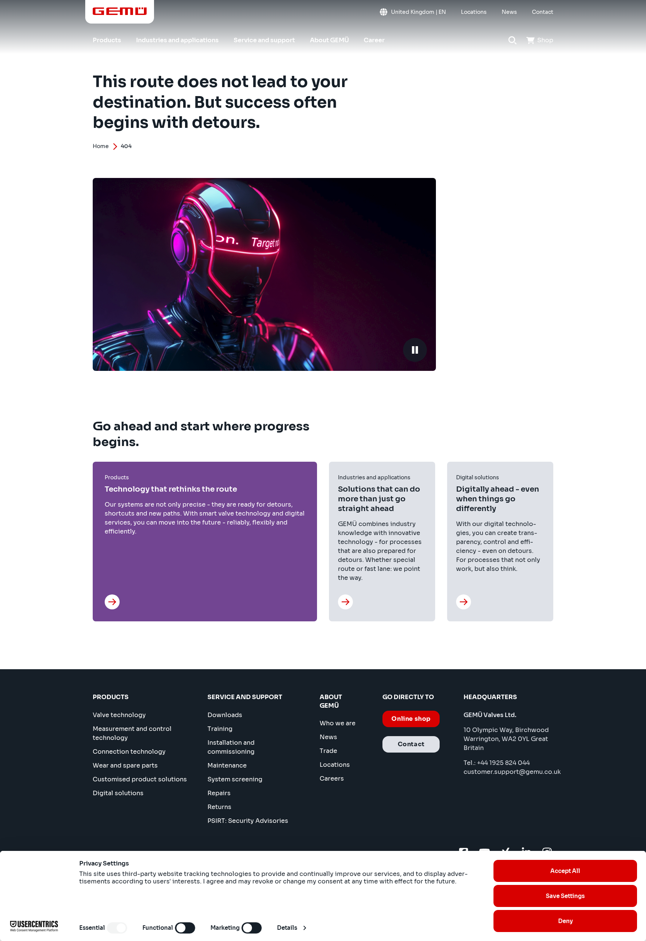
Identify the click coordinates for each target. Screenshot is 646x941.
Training (220, 729)
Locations (335, 765)
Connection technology (129, 752)
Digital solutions (118, 793)
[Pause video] (415, 350)
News (328, 737)
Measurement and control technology (132, 733)
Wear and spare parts (125, 765)
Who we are (338, 723)
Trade (328, 751)
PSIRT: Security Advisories (247, 821)
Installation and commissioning (231, 747)
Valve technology (119, 715)
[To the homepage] (120, 11)
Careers (332, 778)
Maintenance (227, 765)
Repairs (219, 793)
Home (101, 146)
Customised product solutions (140, 779)
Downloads (224, 715)
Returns (219, 807)
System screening (234, 779)
